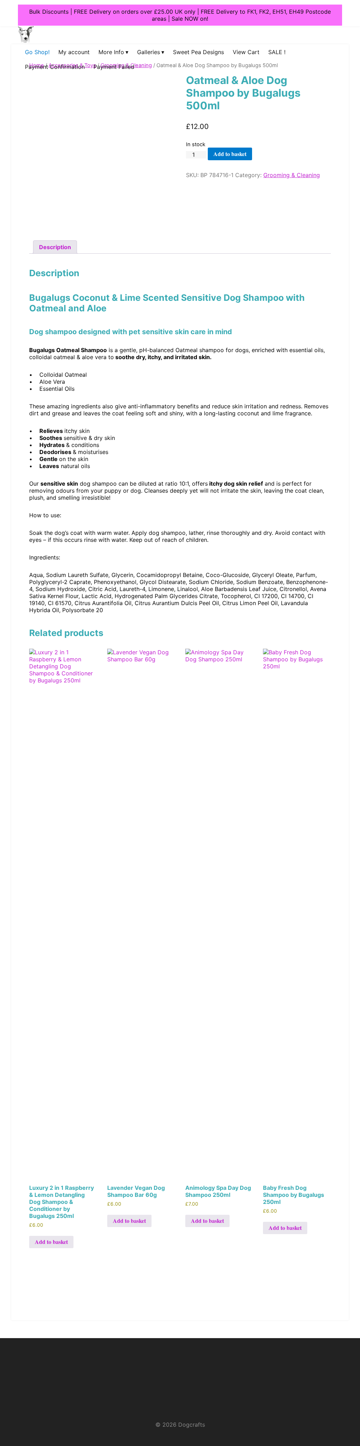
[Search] (16, 68)
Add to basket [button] (51, 1242)
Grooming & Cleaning (291, 175)
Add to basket (229, 154)
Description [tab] (55, 247)
